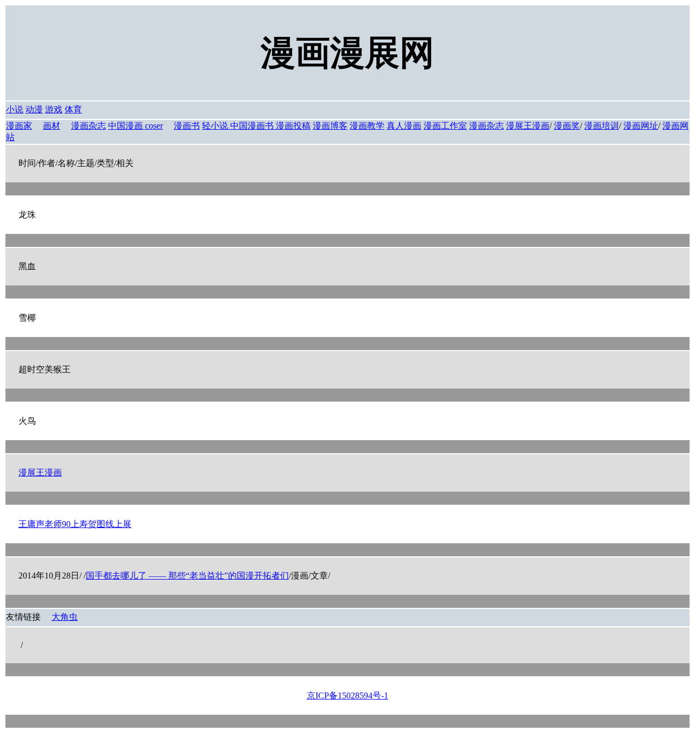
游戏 (53, 109)
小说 (14, 109)
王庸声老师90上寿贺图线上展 (74, 524)
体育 (73, 109)
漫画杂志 (88, 125)
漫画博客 (330, 125)
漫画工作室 (445, 125)
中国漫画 (126, 125)
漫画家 (19, 125)
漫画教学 (367, 125)
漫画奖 (567, 125)
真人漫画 (404, 125)
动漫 (34, 109)
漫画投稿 (293, 125)
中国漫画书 (253, 125)
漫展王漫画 (527, 125)
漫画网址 (640, 125)
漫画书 (187, 125)
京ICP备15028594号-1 (347, 695)
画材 (51, 125)
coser (154, 125)
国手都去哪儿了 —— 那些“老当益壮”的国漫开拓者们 (187, 575)
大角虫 (65, 616)
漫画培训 (601, 125)
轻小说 (216, 125)
